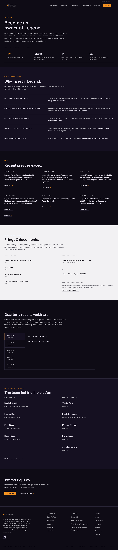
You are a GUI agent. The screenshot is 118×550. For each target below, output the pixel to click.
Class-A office (51, 517)
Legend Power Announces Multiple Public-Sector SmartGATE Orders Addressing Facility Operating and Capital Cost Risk (96, 177)
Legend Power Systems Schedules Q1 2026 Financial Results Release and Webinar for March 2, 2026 (94, 201)
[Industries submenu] (79, 5)
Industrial (50, 531)
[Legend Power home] (11, 5)
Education (50, 527)
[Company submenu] (90, 5)
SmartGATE (74, 517)
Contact (107, 5)
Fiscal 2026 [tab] (10, 336)
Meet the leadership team (12, 459)
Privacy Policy (69, 546)
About (97, 517)
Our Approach (54, 5)
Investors (97, 5)
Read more (7, 186)
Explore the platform (25, 493)
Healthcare (50, 520)
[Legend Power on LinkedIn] (4, 537)
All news (7, 215)
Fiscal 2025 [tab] (10, 344)
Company (86, 5)
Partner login (106, 1)
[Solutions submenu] (68, 5)
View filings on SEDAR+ (69, 290)
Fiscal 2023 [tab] (10, 358)
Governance (99, 531)
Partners (97, 527)
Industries (75, 5)
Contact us (10, 493)
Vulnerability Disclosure (97, 546)
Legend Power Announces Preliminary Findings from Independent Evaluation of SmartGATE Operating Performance (20, 201)
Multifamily (50, 524)
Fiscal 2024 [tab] (10, 351)
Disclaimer (81, 546)
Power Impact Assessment (79, 524)
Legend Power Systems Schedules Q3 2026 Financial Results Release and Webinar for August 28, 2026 (19, 177)
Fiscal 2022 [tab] (10, 366)
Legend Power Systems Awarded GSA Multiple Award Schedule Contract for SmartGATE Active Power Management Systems (57, 178)
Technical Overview (77, 520)
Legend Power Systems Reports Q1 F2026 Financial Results (58, 200)
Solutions (64, 5)
